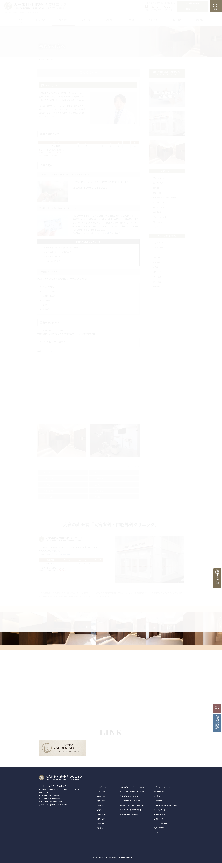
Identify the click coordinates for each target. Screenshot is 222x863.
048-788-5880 (62, 805)
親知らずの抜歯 (159, 814)
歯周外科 (157, 796)
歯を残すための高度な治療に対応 (132, 805)
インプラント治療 (160, 823)
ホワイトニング (159, 832)
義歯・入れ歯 (159, 828)
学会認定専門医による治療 (130, 800)
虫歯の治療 (158, 800)
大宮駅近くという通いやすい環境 (132, 787)
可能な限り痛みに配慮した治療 (165, 805)
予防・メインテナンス (162, 787)
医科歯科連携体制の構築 (129, 814)
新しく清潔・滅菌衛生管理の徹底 (132, 791)
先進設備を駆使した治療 (129, 796)
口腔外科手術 (159, 819)
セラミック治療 (159, 810)
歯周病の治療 (159, 791)
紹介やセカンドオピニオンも (130, 810)
